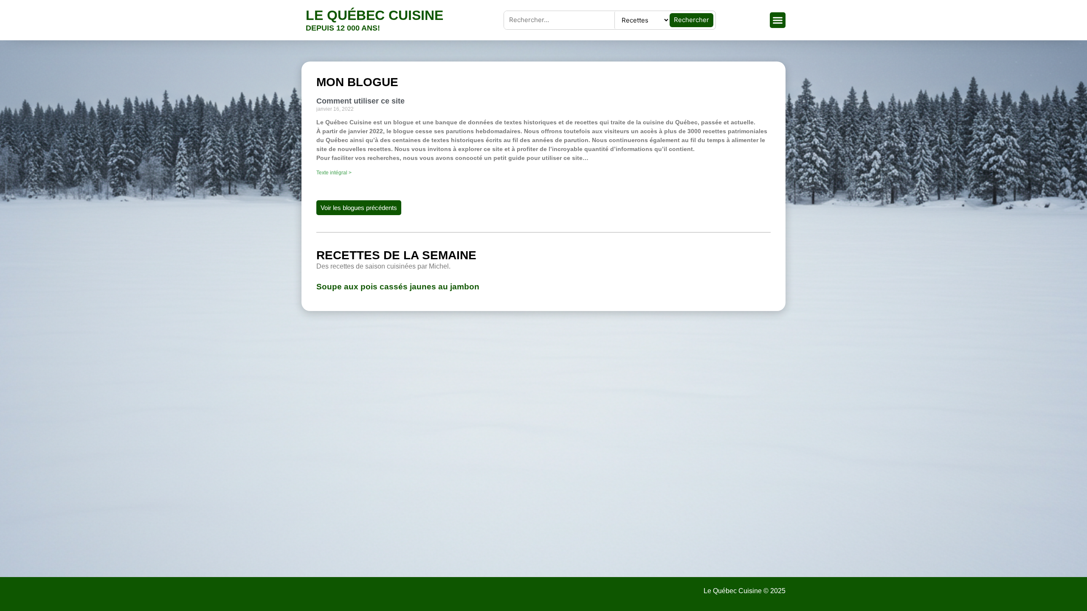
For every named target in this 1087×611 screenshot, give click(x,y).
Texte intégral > (334, 173)
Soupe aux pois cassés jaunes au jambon (397, 286)
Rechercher (691, 20)
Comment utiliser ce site (360, 101)
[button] (778, 20)
